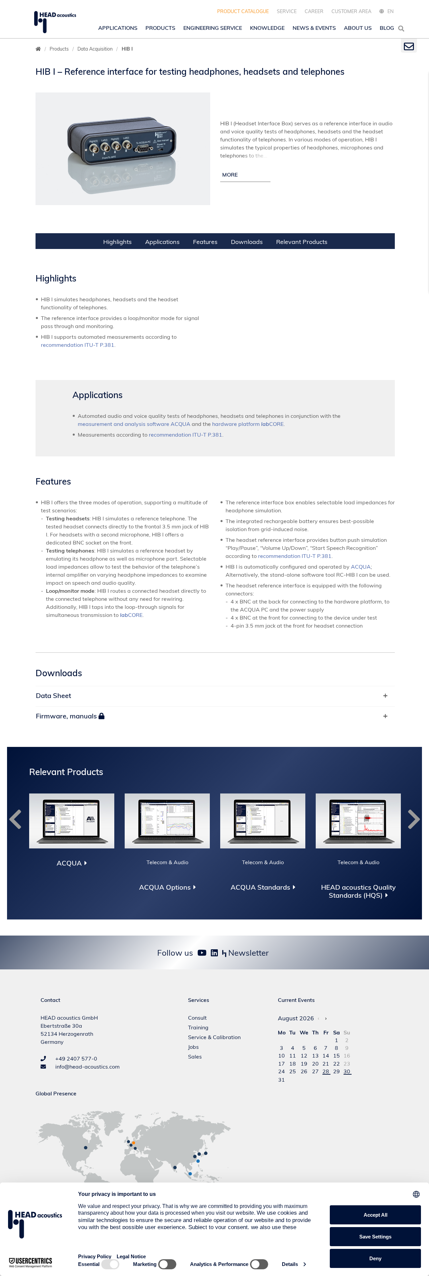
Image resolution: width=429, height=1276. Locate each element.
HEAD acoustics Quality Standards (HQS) (358, 891)
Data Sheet (53, 695)
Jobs (193, 1046)
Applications (117, 27)
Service (287, 11)
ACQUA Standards (260, 887)
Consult (197, 1017)
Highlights (117, 242)
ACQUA (361, 566)
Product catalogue (243, 11)
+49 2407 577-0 (75, 1058)
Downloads (247, 242)
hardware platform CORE (248, 424)
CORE (131, 615)
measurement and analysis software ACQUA (134, 424)
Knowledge (267, 27)
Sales (195, 1056)
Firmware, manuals (67, 716)
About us (358, 27)
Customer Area (351, 11)
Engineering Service (212, 27)
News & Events (314, 27)
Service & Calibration (214, 1037)
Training (198, 1027)
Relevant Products (301, 242)
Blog (387, 27)
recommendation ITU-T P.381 (77, 344)
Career (314, 11)
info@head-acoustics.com (87, 1066)
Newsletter (247, 953)
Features (205, 242)
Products (160, 27)
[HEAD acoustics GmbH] (55, 22)
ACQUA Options (165, 887)
